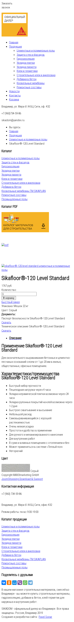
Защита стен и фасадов (31, 54)
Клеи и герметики (27, 71)
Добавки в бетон (26, 79)
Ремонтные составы (29, 87)
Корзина (14, 99)
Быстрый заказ (11, 302)
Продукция (15, 46)
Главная (13, 42)
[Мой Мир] (14, 582)
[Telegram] (30, 582)
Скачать (6, 322)
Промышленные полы (15, 199)
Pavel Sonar (45, 617)
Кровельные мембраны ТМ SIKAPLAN (24, 191)
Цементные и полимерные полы (36, 50)
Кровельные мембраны (31, 83)
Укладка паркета (26, 67)
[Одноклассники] (9, 582)
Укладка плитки (26, 62)
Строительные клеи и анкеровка (36, 75)
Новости (14, 91)
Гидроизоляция (26, 58)
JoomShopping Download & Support (22, 479)
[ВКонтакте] (4, 582)
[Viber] (19, 582)
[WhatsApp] (25, 582)
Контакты (15, 95)
